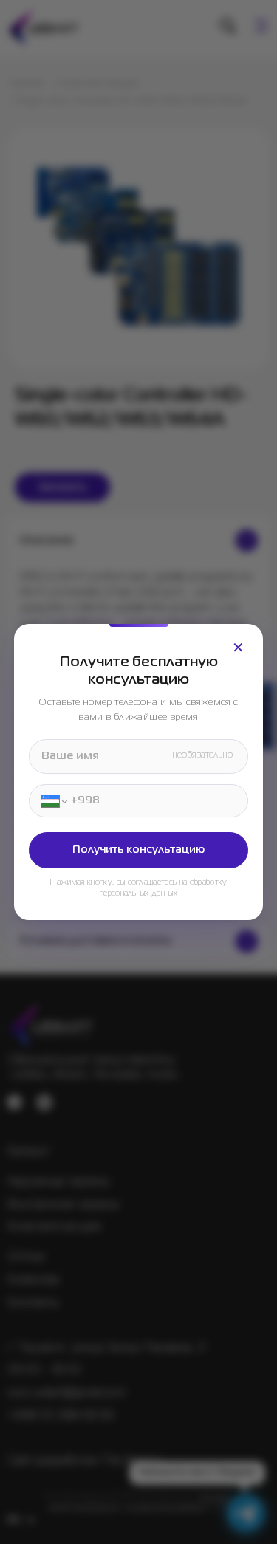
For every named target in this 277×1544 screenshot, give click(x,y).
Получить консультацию (138, 849)
